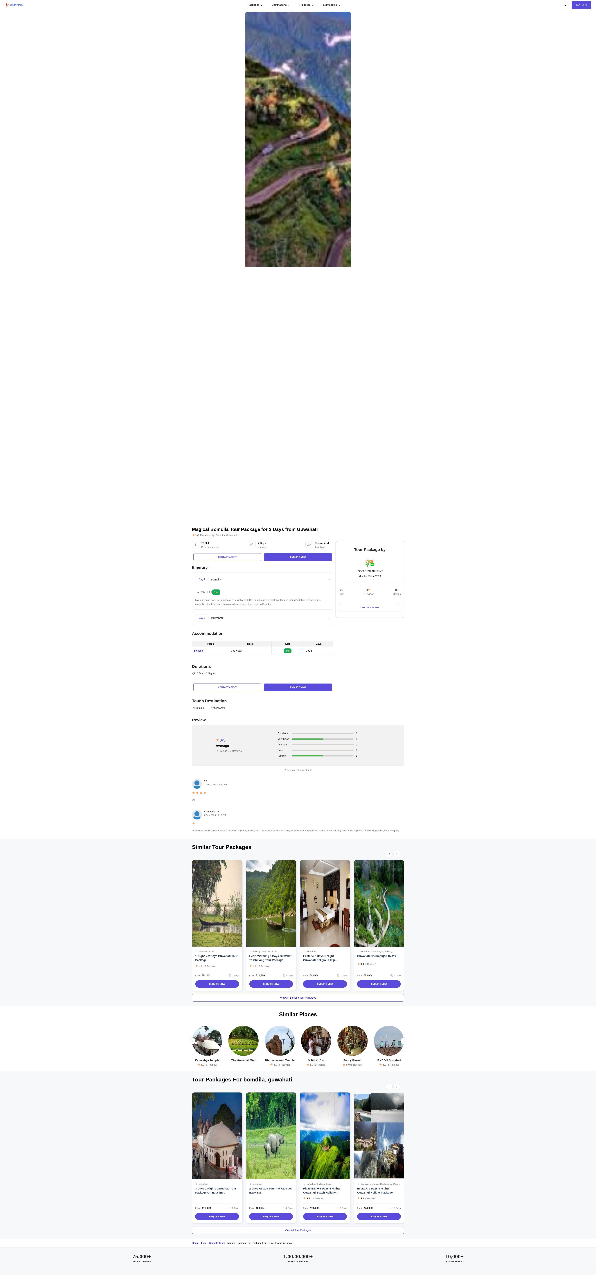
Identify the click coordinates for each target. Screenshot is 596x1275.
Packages (253, 5)
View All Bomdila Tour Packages (298, 997)
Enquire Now (217, 984)
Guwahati (231, 535)
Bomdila (220, 535)
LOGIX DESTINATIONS (370, 571)
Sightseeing (330, 5)
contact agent (227, 557)
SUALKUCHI (316, 1060)
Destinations (279, 5)
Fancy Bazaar (352, 1060)
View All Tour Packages (298, 1230)
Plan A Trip (581, 5)
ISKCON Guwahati (389, 1060)
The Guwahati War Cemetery (243, 1060)
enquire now (298, 557)
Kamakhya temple (207, 1060)
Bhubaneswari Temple (280, 1060)
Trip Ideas (305, 5)
